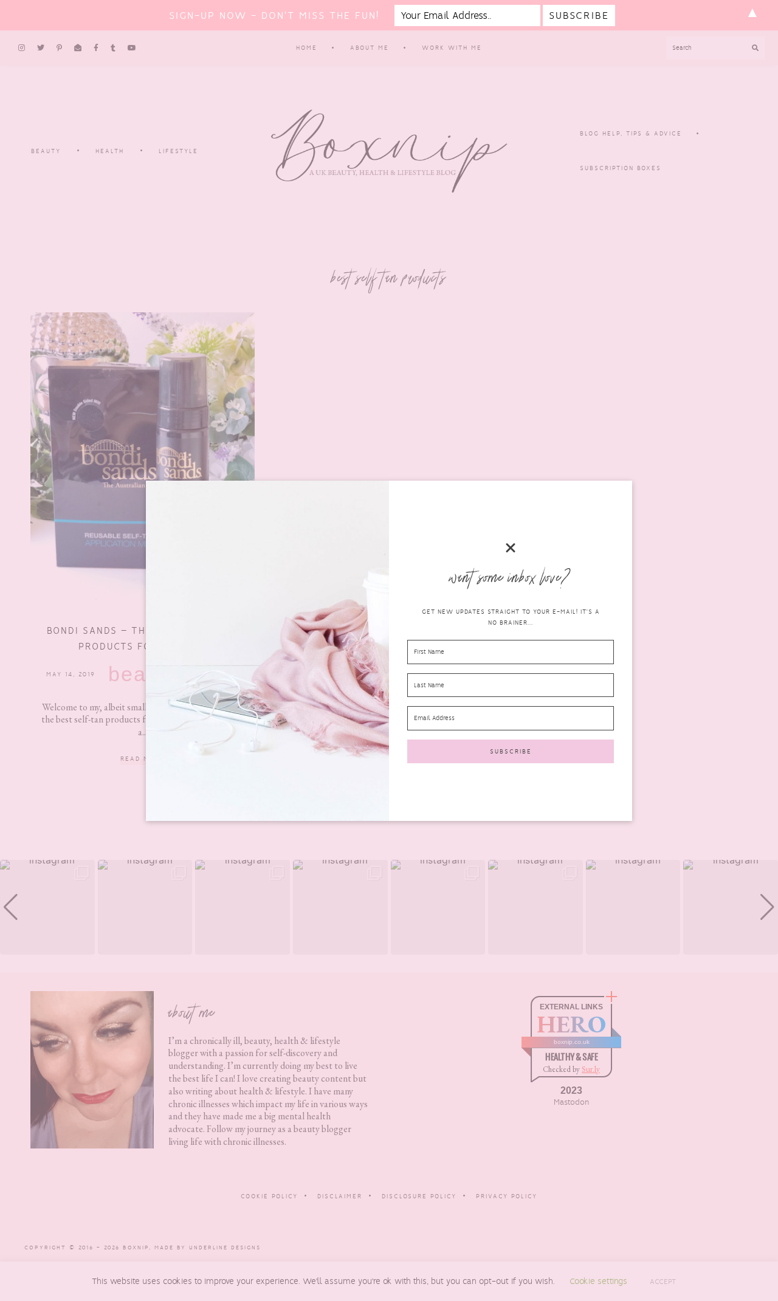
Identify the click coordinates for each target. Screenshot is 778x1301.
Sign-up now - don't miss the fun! (274, 15)
